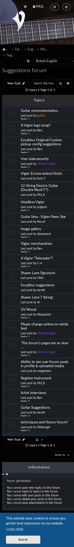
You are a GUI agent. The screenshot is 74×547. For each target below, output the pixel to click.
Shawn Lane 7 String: (37, 297)
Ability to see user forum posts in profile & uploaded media (44, 364)
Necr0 (41, 221)
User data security (35, 159)
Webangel (43, 427)
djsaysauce (44, 234)
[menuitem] (37, 7)
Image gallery (31, 229)
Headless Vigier (33, 202)
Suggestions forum (24, 70)
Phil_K (41, 194)
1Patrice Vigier (46, 163)
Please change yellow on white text (44, 326)
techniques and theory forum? (44, 422)
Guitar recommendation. (40, 110)
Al (38, 302)
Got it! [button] (23, 539)
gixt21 (41, 115)
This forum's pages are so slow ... (44, 345)
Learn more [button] (15, 529)
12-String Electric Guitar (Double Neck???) (39, 188)
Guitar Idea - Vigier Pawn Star (44, 217)
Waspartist (44, 314)
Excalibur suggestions (37, 285)
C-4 (39, 263)
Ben (39, 130)
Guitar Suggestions (35, 407)
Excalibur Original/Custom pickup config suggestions (41, 142)
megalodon (44, 371)
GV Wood (28, 309)
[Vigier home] (18, 21)
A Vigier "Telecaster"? (37, 258)
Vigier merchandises (36, 243)
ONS (40, 278)
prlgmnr (42, 207)
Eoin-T (41, 178)
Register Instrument (36, 378)
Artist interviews (33, 393)
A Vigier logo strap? (36, 125)
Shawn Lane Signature (38, 273)
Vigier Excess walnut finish (41, 173)
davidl (41, 290)
